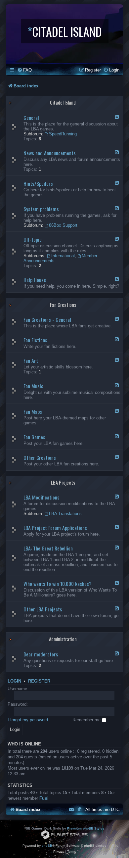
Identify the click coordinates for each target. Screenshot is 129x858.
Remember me (87, 719)
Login (14, 681)
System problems (41, 209)
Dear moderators (40, 654)
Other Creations (39, 457)
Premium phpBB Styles (86, 828)
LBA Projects (63, 482)
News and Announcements (49, 153)
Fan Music (33, 386)
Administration (63, 639)
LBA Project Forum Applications (55, 528)
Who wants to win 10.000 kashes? (57, 584)
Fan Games (34, 437)
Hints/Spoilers (38, 183)
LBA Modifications (41, 497)
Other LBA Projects (42, 609)
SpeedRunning (63, 133)
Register (39, 681)
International (63, 255)
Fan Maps (32, 411)
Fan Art (30, 360)
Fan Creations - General (47, 319)
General (31, 117)
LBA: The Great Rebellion (48, 548)
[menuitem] (24, 70)
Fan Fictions (35, 340)
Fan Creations (63, 304)
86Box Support (63, 225)
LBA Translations (65, 513)
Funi (44, 798)
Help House (34, 280)
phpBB (47, 845)
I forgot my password (28, 719)
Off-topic (32, 239)
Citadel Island (63, 102)
